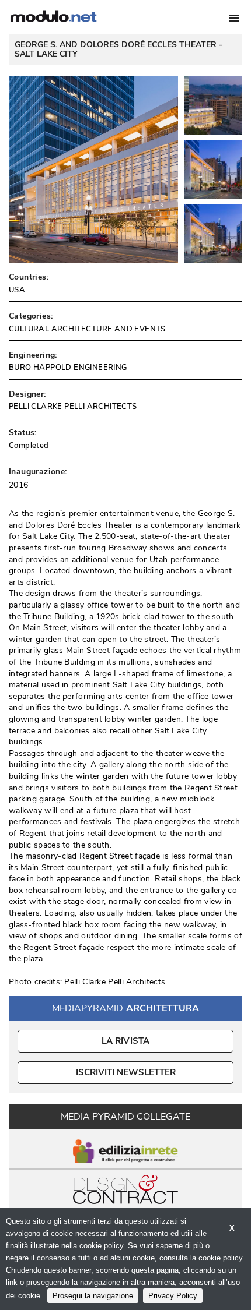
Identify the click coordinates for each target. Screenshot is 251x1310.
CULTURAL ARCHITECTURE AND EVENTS (87, 329)
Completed (29, 445)
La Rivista (126, 1041)
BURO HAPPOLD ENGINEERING (68, 367)
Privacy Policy (172, 1295)
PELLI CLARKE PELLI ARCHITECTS (73, 406)
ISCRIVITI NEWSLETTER (126, 1072)
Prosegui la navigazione (93, 1295)
